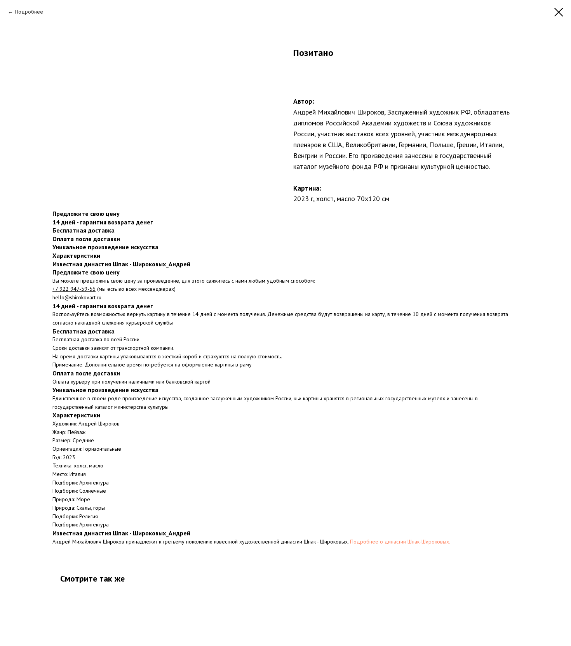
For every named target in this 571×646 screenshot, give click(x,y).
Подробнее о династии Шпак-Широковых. (400, 541)
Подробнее (29, 11)
